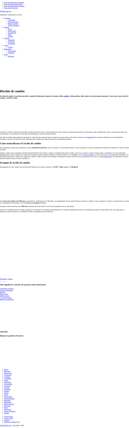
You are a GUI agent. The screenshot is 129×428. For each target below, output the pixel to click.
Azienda (6, 388)
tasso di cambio (89, 155)
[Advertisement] (60, 73)
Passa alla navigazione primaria (14, 2)
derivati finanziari (106, 156)
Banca (6, 369)
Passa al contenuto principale (13, 4)
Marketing (7, 400)
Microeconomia (9, 404)
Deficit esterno (4, 296)
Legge (6, 380)
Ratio (5, 408)
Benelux (2, 292)
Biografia (7, 371)
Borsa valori (8, 373)
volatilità (66, 96)
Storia (6, 395)
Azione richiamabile (6, 290)
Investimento (8, 397)
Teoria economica (9, 411)
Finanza (10, 279)
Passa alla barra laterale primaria (14, 6)
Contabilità (7, 378)
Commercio (7, 375)
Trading (6, 413)
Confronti (7, 377)
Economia (7, 386)
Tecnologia (7, 409)
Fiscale (6, 393)
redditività (90, 137)
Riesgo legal (4, 294)
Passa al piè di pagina (11, 8)
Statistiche (7, 389)
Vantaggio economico (7, 288)
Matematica (7, 402)
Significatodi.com (5, 11)
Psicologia (7, 406)
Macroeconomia (9, 398)
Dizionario (3, 279)
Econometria (8, 384)
